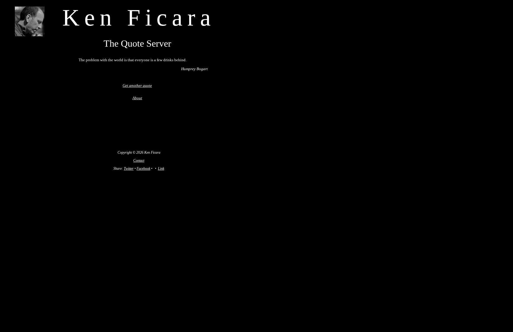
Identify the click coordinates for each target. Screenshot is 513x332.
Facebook (143, 168)
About (137, 98)
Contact (138, 160)
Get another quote (137, 85)
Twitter (129, 168)
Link (161, 168)
